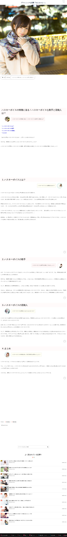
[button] (63, 2)
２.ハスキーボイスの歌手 (8, 128)
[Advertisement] (33, 92)
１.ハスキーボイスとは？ (8, 126)
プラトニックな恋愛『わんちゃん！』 (33, 2)
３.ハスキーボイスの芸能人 (8, 130)
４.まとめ (4, 132)
